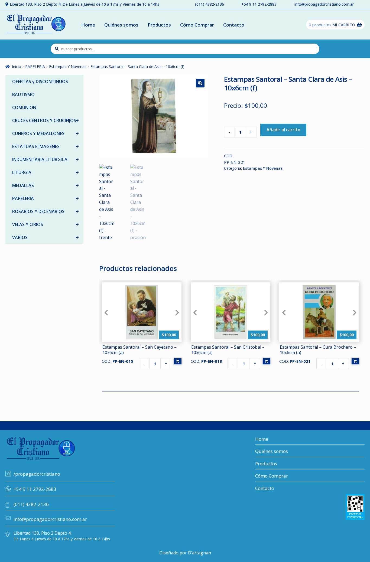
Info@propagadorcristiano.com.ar (50, 519)
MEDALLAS (45, 185)
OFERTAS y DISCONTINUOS (40, 81)
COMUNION (24, 107)
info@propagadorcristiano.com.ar (324, 4)
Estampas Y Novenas (67, 66)
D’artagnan (199, 553)
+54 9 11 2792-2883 (259, 4)
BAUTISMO (23, 94)
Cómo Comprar (197, 25)
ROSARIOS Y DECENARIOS (45, 211)
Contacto (233, 25)
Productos (159, 25)
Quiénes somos (121, 25)
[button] (200, 83)
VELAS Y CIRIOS (45, 224)
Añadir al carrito (283, 130)
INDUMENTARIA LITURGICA (45, 159)
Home (88, 25)
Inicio (16, 66)
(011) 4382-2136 (209, 4)
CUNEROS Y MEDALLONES (45, 133)
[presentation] (106, 312)
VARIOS (45, 237)
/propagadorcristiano (37, 474)
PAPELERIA (35, 66)
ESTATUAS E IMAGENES (45, 146)
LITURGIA (45, 172)
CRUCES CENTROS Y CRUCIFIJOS (45, 120)
